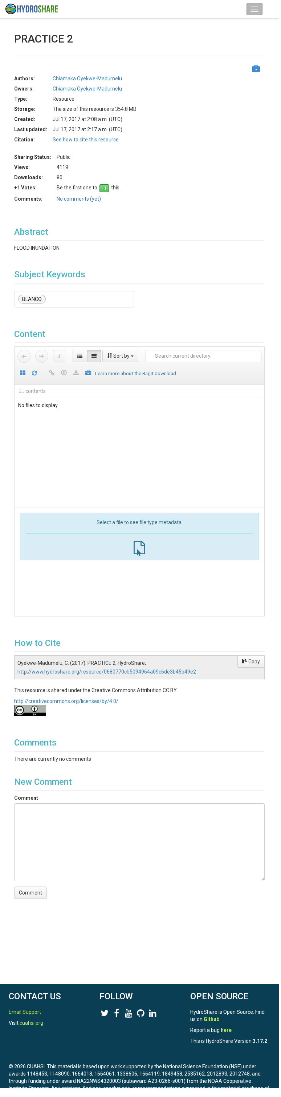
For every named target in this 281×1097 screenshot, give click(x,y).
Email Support (25, 1012)
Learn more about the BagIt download (135, 373)
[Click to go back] (23, 356)
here (226, 1030)
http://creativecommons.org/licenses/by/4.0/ (66, 701)
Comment (26, 798)
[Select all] (22, 373)
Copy (253, 661)
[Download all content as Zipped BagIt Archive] (88, 373)
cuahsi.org (31, 1023)
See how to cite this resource (86, 139)
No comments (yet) (79, 199)
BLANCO (32, 299)
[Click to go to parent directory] (59, 356)
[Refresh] (34, 373)
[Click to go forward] (41, 356)
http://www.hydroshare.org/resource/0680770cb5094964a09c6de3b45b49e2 (106, 672)
